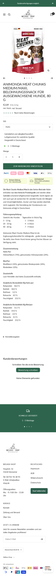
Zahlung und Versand (11, 512)
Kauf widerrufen (39, 491)
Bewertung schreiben (28, 370)
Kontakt (6, 508)
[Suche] (9, 14)
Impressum (35, 468)
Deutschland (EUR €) (12, 550)
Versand (18, 108)
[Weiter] (52, 78)
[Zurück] (4, 78)
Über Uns (7, 517)
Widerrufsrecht (37, 478)
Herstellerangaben (12, 337)
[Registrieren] (42, 539)
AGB (32, 473)
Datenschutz (36, 482)
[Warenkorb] (51, 14)
